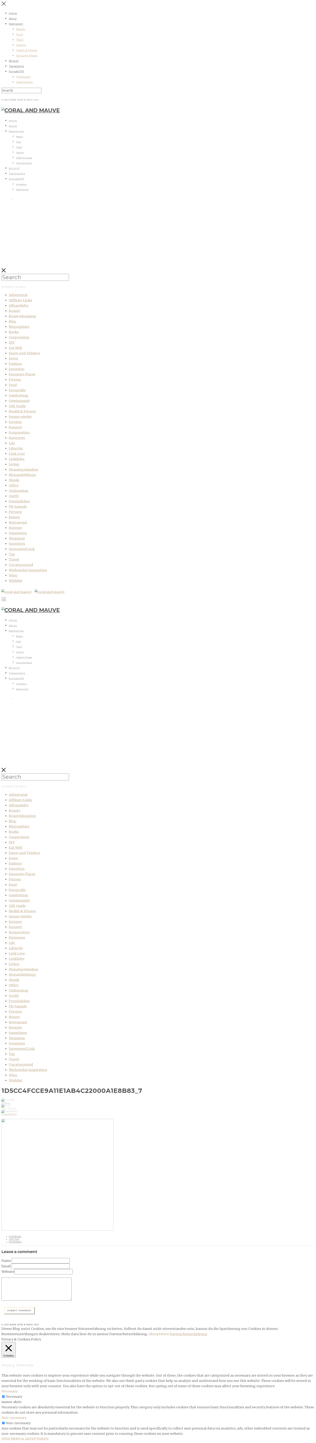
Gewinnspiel (19, 401)
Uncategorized (21, 565)
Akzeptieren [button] (158, 1334)
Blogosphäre (19, 327)
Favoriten (17, 369)
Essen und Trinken (24, 353)
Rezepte (15, 528)
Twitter (14, 1239)
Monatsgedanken (23, 469)
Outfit (14, 496)
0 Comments (9, 1114)
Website (7, 1271)
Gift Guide (17, 406)
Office (13, 485)
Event (13, 358)
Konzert (15, 427)
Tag (12, 554)
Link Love (17, 454)
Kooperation (19, 432)
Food (19, 34)
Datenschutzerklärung (188, 1334)
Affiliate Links (20, 300)
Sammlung (18, 533)
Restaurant (18, 522)
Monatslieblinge (22, 475)
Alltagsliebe (19, 305)
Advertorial (18, 295)
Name (6, 1261)
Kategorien (16, 24)
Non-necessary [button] (13, 1418)
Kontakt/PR (16, 71)
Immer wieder (20, 417)
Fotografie (17, 390)
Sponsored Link (22, 549)
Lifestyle (16, 448)
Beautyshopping (22, 316)
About (13, 18)
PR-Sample (18, 506)
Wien (13, 575)
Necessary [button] (9, 1391)
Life (12, 443)
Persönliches (19, 501)
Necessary (14, 1396)
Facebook (15, 1236)
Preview (15, 512)
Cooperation (19, 337)
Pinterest (15, 1242)
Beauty (20, 29)
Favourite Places (26, 55)
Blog (12, 321)
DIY (12, 342)
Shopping (17, 538)
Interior (15, 422)
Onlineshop (18, 491)
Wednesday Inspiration (28, 570)
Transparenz (16, 66)
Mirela (5, 1103)
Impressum (23, 76)
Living (14, 464)
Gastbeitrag (18, 395)
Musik (14, 480)
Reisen (14, 517)
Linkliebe (17, 459)
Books (14, 332)
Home (13, 13)
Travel (19, 39)
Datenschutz (24, 82)
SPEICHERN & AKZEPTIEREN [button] (24, 1439)
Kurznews (17, 438)
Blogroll (13, 61)
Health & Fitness (26, 50)
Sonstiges (17, 544)
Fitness (15, 379)
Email (6, 1266)
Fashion (21, 45)
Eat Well (15, 348)
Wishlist (15, 581)
